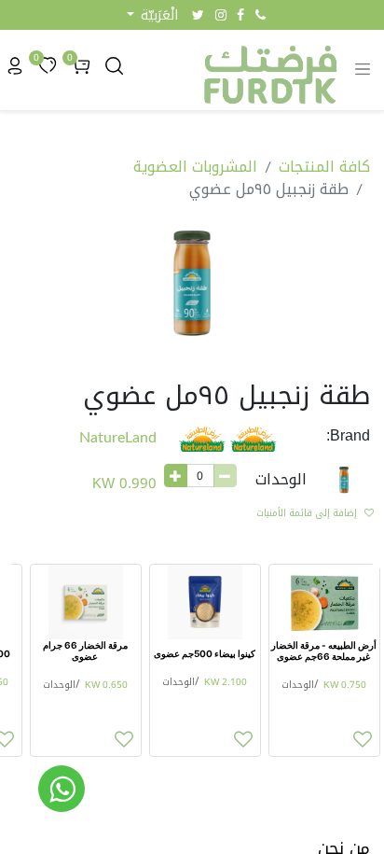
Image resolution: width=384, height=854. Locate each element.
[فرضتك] (61, 788)
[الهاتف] (260, 15)
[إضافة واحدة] (175, 475)
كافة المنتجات (324, 166)
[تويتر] (198, 15)
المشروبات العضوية (195, 166)
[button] (152, 15)
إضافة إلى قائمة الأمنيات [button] (306, 513)
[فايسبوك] (240, 15)
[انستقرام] (220, 15)
